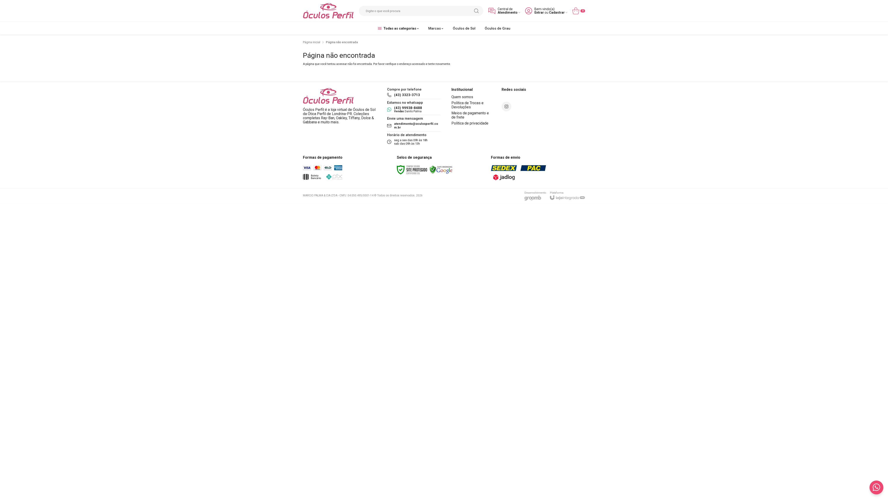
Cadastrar (557, 12)
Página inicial (311, 42)
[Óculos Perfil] (328, 11)
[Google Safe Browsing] (441, 169)
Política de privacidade (469, 123)
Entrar (539, 12)
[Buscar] (476, 11)
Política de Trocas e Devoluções (467, 105)
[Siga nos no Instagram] (506, 106)
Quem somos (462, 97)
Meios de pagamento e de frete (470, 115)
